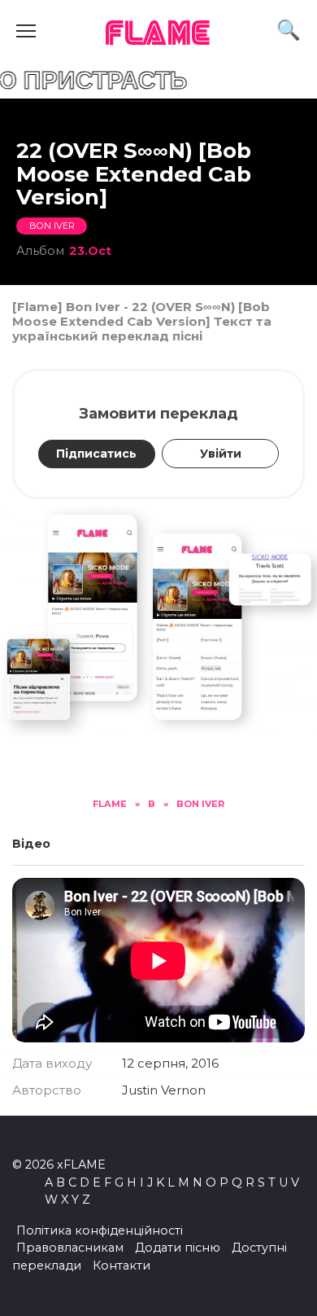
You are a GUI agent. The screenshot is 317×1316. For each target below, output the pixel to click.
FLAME (158, 34)
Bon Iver (52, 226)
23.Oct (90, 250)
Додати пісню (177, 1247)
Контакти (121, 1265)
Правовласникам (70, 1247)
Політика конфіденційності (99, 1230)
